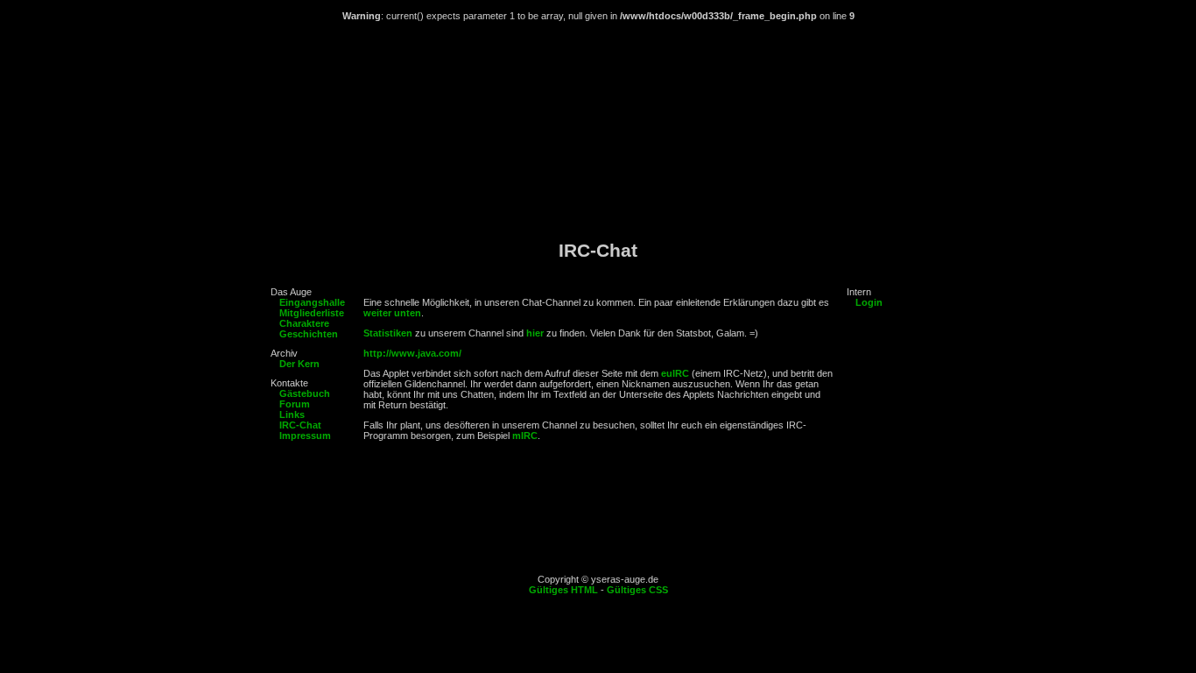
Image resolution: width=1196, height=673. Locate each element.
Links (292, 414)
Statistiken (387, 333)
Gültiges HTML (563, 589)
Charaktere (304, 323)
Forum (294, 404)
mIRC (525, 435)
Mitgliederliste (311, 313)
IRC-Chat (300, 425)
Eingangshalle (312, 302)
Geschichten (308, 334)
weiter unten (392, 313)
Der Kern (299, 363)
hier (535, 333)
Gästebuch (304, 393)
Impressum (305, 435)
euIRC (675, 373)
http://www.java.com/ (412, 353)
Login (869, 302)
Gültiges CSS (637, 589)
